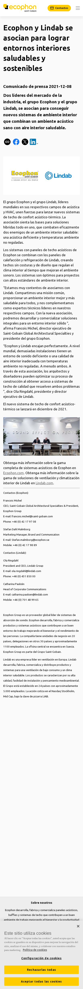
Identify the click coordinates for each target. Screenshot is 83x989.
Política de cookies (35, 950)
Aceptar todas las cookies (41, 981)
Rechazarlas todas (41, 970)
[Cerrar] (78, 926)
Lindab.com (44, 483)
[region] (41, 955)
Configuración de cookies (41, 958)
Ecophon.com (13, 473)
